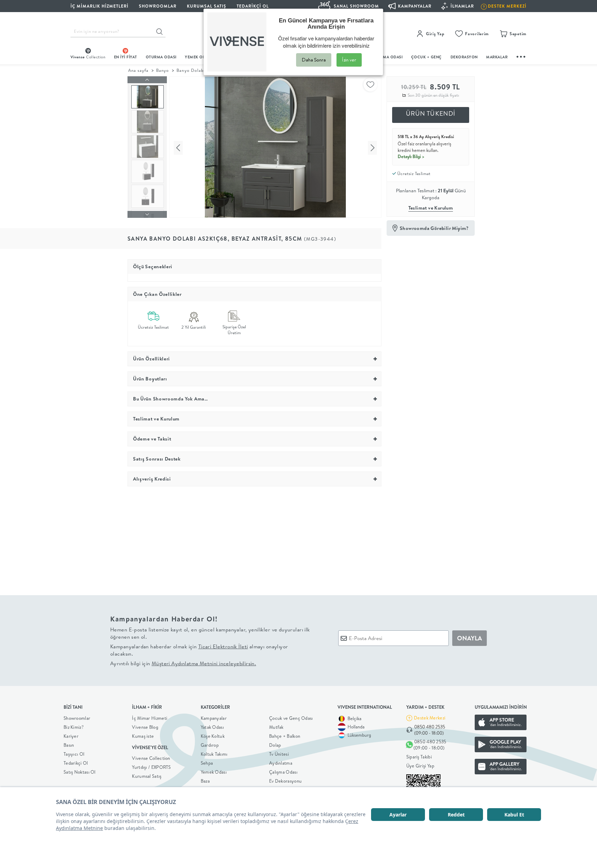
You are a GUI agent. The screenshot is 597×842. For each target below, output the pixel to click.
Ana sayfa (138, 70)
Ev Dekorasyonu (285, 781)
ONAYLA (469, 638)
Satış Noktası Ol (80, 772)
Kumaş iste (143, 736)
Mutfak (276, 727)
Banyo (162, 70)
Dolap (275, 745)
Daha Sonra (314, 60)
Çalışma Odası (283, 772)
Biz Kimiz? (74, 727)
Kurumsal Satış (146, 776)
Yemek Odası (214, 772)
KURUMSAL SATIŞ (206, 6)
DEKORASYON (464, 57)
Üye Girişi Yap (420, 766)
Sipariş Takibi (419, 757)
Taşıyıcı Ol (74, 754)
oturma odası (161, 57)
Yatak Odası (212, 727)
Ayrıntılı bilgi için (183, 663)
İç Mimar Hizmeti (149, 718)
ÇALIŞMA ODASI (387, 57)
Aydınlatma (280, 763)
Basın (69, 745)
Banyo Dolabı (191, 70)
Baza (205, 781)
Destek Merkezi (429, 718)
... (521, 56)
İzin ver (349, 60)
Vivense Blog (145, 727)
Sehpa (207, 763)
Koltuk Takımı (214, 754)
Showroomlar (77, 718)
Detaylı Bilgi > (411, 156)
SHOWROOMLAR (158, 6)
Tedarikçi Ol (253, 6)
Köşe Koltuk (213, 736)
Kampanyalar (214, 718)
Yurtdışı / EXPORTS (151, 767)
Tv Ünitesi (279, 754)
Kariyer (71, 736)
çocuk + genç (426, 57)
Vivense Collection (151, 758)
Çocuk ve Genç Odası (291, 718)
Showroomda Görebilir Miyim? (434, 228)
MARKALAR (497, 57)
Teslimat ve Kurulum (430, 207)
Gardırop (210, 745)
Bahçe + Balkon (284, 736)
